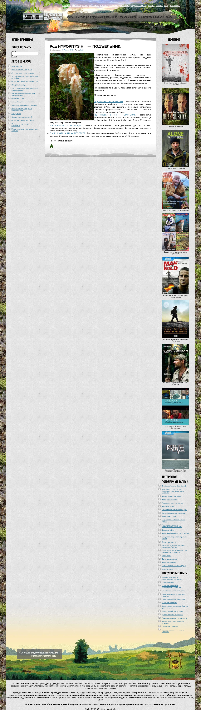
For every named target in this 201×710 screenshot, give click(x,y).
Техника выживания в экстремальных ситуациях (172, 526)
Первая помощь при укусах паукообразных (21, 109)
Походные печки (168, 506)
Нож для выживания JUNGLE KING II (175, 533)
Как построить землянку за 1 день (174, 510)
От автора (113, 6)
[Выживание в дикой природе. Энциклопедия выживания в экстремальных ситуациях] (43, 19)
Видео (107, 17)
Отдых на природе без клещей (22, 120)
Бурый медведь (167, 569)
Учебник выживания (169, 603)
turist (82, 50)
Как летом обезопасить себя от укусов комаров (23, 94)
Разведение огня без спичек (172, 503)
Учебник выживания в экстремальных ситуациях (172, 586)
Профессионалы (128, 17)
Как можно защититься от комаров (24, 105)
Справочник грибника (170, 626)
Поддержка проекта (138, 6)
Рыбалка (159, 17)
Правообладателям (80, 6)
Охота (169, 17)
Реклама (151, 6)
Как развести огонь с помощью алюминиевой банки (173, 546)
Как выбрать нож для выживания (174, 513)
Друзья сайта (124, 6)
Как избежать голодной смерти (173, 591)
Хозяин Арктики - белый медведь (174, 566)
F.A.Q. (166, 6)
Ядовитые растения (169, 562)
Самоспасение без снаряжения (173, 599)
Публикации (96, 17)
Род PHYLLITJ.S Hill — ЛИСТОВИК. (115, 115)
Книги (115, 17)
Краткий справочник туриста (172, 614)
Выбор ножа (166, 555)
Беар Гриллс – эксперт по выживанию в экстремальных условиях (173, 491)
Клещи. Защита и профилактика (23, 102)
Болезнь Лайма (17, 66)
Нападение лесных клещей (21, 117)
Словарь (159, 6)
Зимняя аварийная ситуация (172, 611)
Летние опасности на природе (22, 73)
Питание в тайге (168, 530)
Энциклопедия (146, 17)
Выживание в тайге (169, 516)
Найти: (13, 51)
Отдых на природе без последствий (24, 81)
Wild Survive (175, 6)
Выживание (66, 6)
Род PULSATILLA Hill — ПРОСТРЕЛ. (68, 133)
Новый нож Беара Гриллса (171, 496)
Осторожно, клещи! (18, 85)
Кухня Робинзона (168, 582)
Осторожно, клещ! (18, 98)
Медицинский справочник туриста (174, 618)
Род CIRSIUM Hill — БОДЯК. (66, 125)
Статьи (70, 17)
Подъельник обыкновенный (108, 101)
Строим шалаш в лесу (170, 542)
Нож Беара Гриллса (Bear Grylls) (174, 486)
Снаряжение (82, 17)
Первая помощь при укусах (21, 69)
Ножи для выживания (169, 499)
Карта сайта (94, 6)
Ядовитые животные (169, 559)
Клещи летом (16, 114)
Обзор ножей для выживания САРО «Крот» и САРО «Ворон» (175, 551)
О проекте (104, 6)
